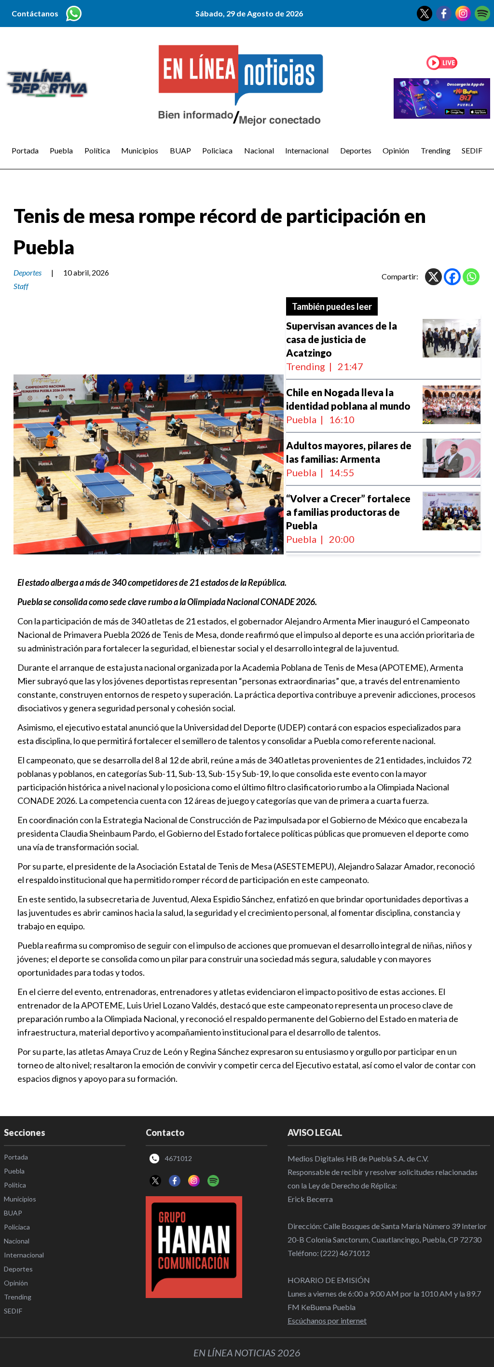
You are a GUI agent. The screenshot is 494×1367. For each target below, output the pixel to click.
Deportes (355, 150)
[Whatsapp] (471, 276)
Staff (21, 285)
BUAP (180, 150)
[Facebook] (452, 276)
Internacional (307, 150)
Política (97, 150)
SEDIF (472, 150)
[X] (433, 276)
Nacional (259, 150)
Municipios (139, 150)
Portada (25, 150)
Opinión (396, 150)
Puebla (61, 150)
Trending (436, 150)
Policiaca (217, 150)
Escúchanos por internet (327, 1320)
